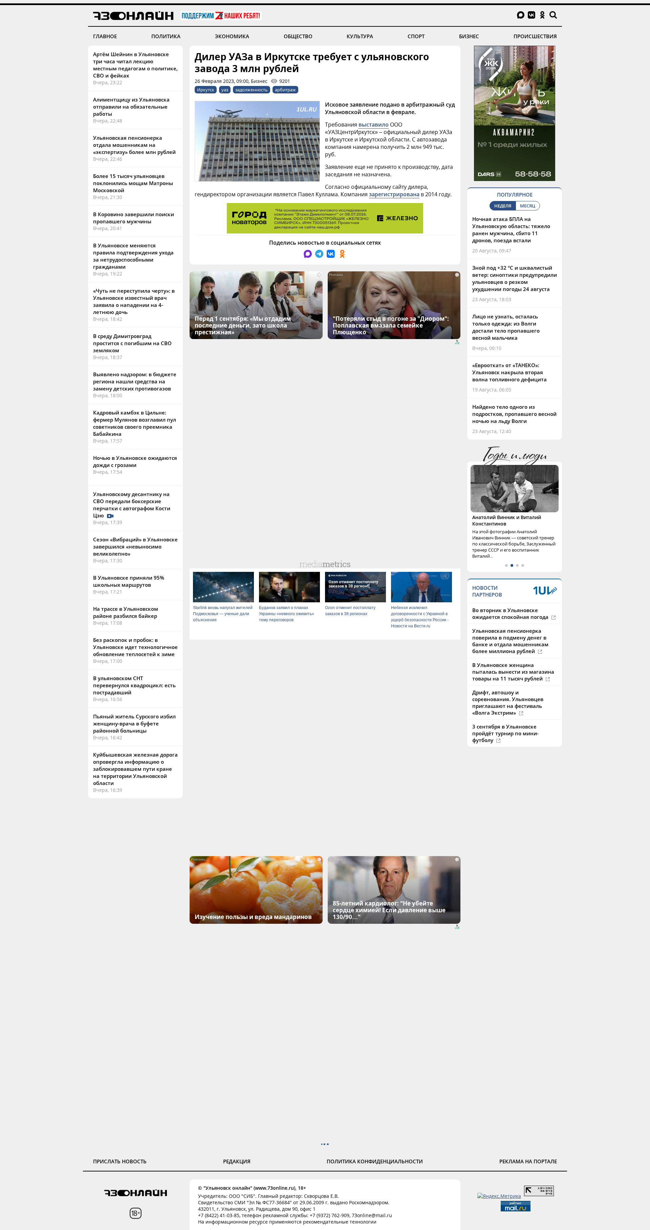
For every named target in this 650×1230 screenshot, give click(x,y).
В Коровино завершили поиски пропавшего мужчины (133, 218)
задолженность (251, 90)
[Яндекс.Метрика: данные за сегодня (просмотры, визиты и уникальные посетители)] (499, 1196)
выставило (374, 124)
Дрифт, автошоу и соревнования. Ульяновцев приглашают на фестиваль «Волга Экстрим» (507, 702)
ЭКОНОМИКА (232, 36)
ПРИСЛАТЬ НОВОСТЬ (120, 1161)
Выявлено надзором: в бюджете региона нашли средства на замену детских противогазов (134, 381)
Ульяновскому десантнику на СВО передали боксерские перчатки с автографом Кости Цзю (131, 505)
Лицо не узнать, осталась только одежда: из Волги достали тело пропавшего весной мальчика (506, 327)
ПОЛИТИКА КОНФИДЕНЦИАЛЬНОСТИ (375, 1161)
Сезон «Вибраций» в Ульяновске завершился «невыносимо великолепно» (135, 546)
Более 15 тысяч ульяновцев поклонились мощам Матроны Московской (133, 183)
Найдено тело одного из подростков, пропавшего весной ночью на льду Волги (514, 413)
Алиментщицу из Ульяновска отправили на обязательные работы (131, 106)
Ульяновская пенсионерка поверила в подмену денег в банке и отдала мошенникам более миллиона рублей (510, 640)
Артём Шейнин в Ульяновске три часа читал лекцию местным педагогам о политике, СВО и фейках (135, 65)
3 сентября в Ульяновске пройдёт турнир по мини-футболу (505, 733)
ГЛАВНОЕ (105, 36)
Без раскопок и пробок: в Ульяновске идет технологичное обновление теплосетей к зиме (135, 646)
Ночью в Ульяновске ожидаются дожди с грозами (135, 461)
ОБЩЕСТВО (298, 36)
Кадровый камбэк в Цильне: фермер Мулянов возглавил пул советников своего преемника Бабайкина (134, 423)
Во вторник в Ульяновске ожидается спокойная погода (511, 613)
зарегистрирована (394, 194)
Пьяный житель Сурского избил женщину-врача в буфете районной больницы (134, 723)
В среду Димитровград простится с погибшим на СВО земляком (132, 343)
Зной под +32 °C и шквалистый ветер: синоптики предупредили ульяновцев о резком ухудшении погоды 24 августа (514, 278)
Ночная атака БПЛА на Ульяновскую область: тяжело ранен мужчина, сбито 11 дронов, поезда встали (511, 230)
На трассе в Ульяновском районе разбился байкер (125, 612)
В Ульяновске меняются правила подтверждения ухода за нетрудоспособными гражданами (133, 256)
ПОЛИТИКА (165, 36)
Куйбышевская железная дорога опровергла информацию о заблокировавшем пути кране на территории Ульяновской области (135, 768)
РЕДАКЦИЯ (237, 1161)
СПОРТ (416, 36)
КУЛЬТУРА (360, 36)
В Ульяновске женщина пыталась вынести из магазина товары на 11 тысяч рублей (513, 672)
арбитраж (285, 90)
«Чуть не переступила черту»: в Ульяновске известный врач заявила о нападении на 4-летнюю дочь (134, 301)
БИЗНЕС (469, 36)
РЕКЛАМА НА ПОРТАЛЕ (528, 1161)
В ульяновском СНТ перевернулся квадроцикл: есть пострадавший (134, 685)
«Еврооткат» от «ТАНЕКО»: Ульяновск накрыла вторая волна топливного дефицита (509, 372)
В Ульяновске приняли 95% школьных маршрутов (128, 581)
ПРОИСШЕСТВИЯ (535, 36)
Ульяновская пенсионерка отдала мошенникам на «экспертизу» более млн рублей (134, 144)
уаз (224, 90)
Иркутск (205, 90)
